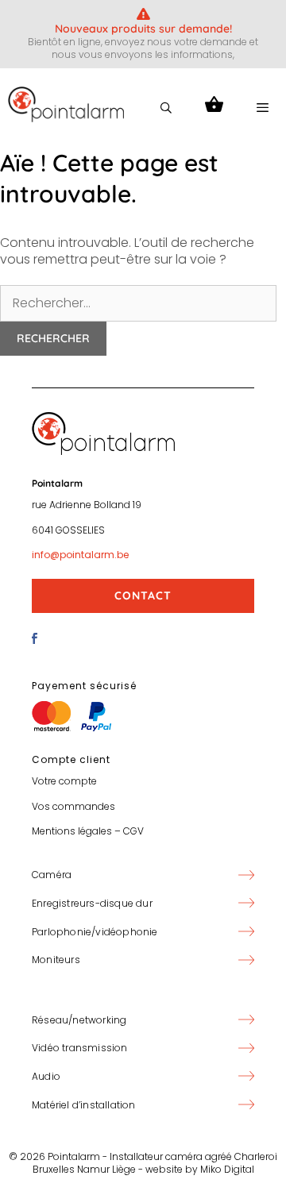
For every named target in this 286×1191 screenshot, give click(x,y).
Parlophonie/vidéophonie (95, 932)
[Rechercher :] (138, 303)
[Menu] (262, 108)
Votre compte (64, 781)
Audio (46, 1076)
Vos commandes (73, 806)
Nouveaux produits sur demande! (143, 28)
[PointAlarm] (66, 108)
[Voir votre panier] (214, 108)
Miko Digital (227, 1169)
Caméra (52, 874)
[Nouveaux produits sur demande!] (143, 14)
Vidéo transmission (80, 1047)
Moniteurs (56, 959)
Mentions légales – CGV (88, 831)
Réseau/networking (79, 1020)
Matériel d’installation (84, 1105)
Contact (143, 595)
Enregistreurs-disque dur (92, 903)
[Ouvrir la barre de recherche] (166, 108)
